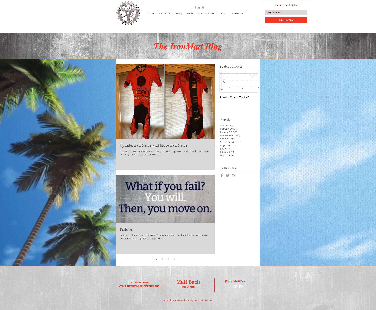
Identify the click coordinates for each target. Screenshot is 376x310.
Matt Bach (188, 282)
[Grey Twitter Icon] (199, 8)
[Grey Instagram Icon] (203, 8)
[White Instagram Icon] (241, 286)
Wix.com (209, 300)
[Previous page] (156, 259)
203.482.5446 (141, 282)
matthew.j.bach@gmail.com (143, 285)
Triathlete (188, 287)
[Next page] (174, 259)
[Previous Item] (224, 81)
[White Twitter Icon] (236, 286)
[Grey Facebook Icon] (195, 8)
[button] (178, 13)
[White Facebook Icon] (231, 286)
